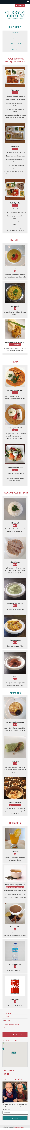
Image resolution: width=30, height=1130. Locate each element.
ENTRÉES (15, 33)
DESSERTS (15, 49)
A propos (7, 1020)
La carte (6, 1016)
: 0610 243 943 (20, 5)
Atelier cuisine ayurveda (11, 1024)
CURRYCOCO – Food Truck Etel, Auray (15, 15)
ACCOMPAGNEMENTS (15, 44)
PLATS (15, 38)
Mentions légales (19, 1127)
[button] (15, 1053)
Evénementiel (8, 1028)
